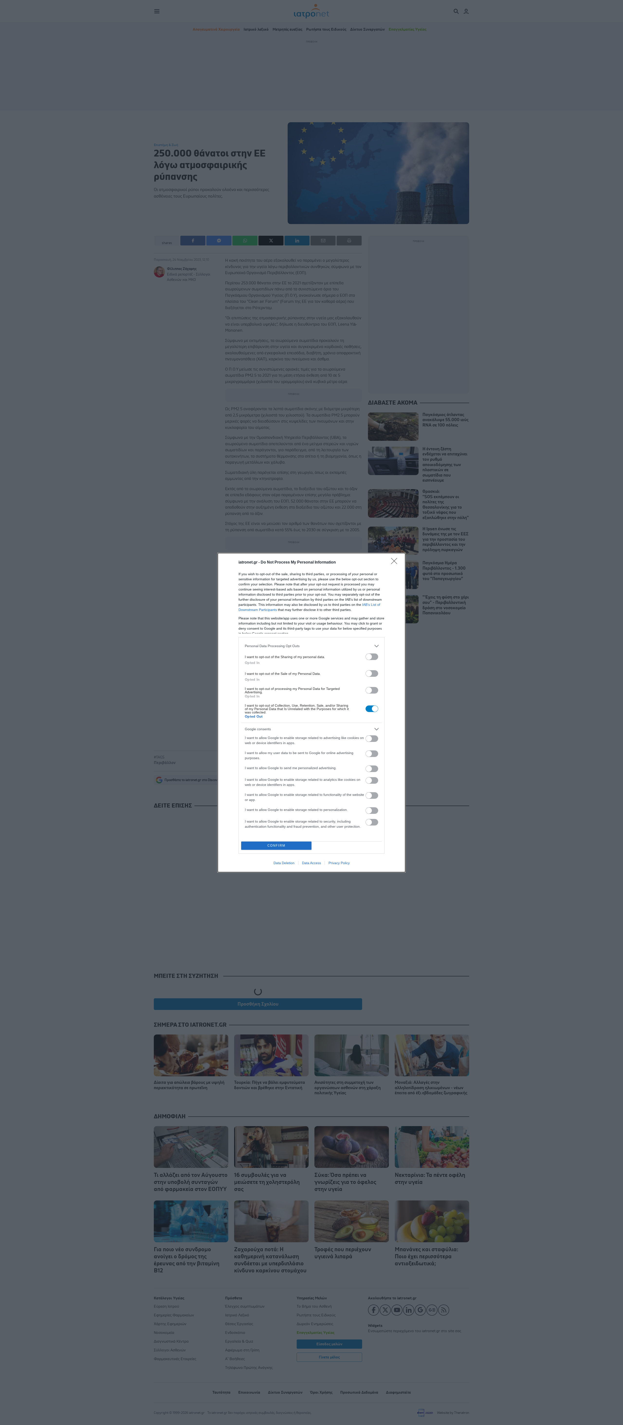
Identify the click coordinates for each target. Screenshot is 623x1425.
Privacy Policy (339, 863)
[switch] (372, 656)
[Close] (395, 562)
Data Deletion (284, 863)
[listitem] (311, 646)
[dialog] (311, 712)
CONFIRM (276, 845)
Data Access (311, 863)
